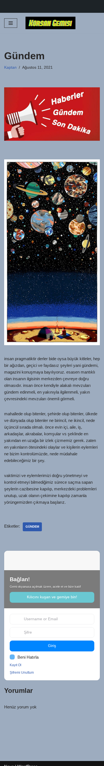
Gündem (32, 526)
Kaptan (10, 67)
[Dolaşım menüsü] (10, 23)
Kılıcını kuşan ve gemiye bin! (52, 597)
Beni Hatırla (28, 657)
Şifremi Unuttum (22, 672)
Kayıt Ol (15, 665)
